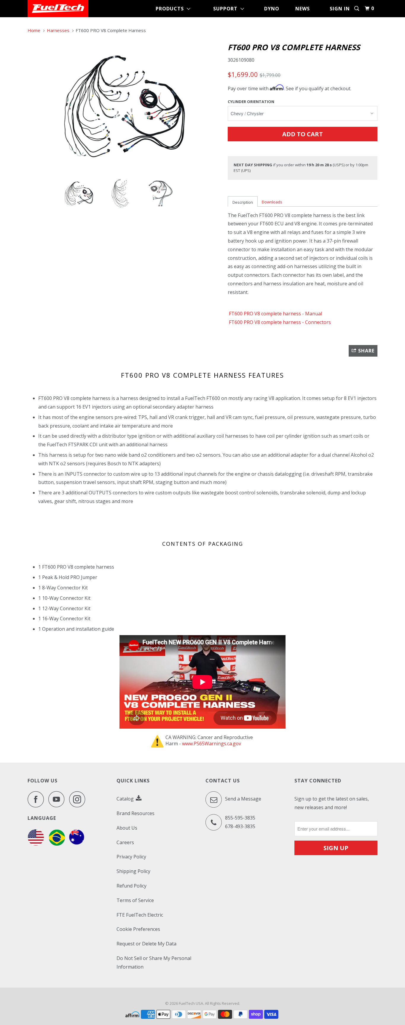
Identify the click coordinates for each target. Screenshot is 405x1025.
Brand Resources (135, 813)
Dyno (271, 8)
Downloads (272, 202)
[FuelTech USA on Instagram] (79, 799)
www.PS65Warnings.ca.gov (211, 743)
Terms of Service (135, 900)
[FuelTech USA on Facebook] (37, 799)
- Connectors (279, 322)
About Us (127, 828)
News (302, 8)
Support (226, 8)
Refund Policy (131, 885)
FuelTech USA (191, 1003)
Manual (313, 313)
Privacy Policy (131, 856)
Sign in (340, 8)
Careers (125, 842)
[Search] (357, 8)
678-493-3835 (240, 826)
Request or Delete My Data (146, 943)
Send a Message (242, 798)
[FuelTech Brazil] (57, 844)
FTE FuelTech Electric (140, 915)
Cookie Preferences (138, 929)
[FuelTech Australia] (76, 844)
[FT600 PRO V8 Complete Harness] (125, 106)
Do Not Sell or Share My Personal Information (154, 962)
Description (242, 202)
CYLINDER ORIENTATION (251, 101)
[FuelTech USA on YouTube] (58, 799)
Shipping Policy (133, 871)
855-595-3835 (240, 817)
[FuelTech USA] (58, 8)
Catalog (126, 798)
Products (171, 8)
